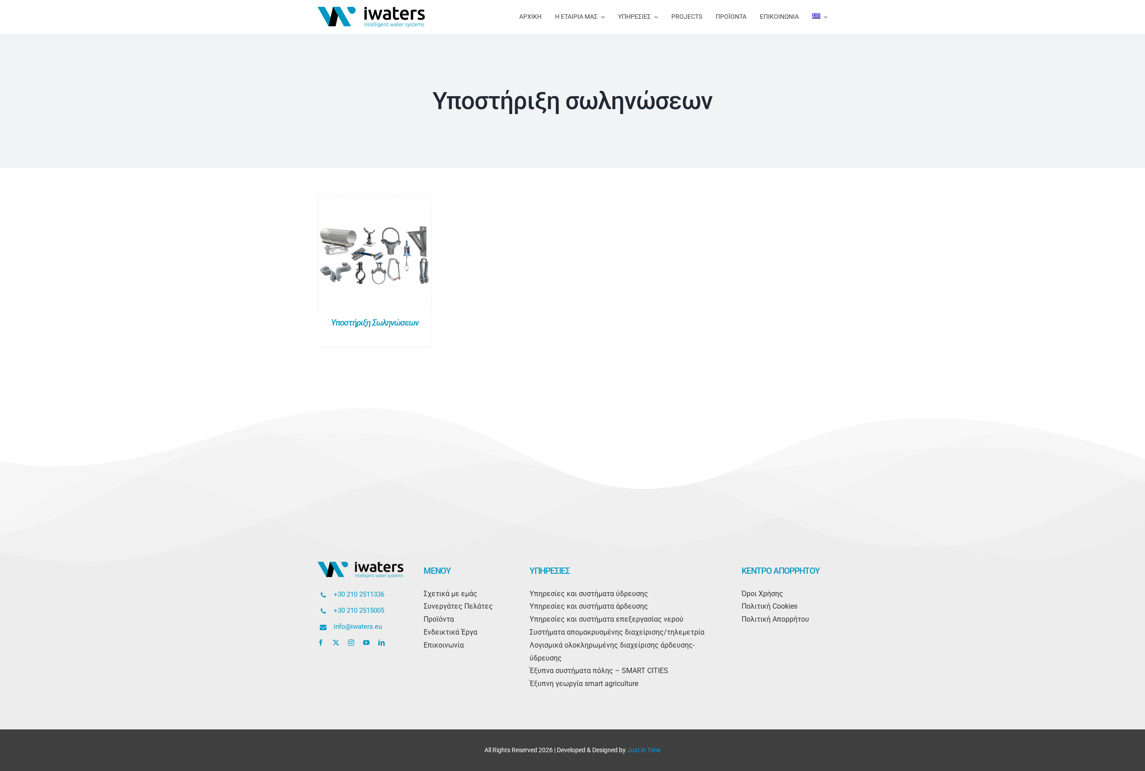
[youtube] (366, 643)
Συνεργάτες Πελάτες (458, 606)
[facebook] (321, 643)
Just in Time (644, 750)
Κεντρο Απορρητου (781, 571)
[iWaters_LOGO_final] (371, 10)
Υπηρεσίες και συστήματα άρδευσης (589, 606)
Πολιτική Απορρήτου (775, 619)
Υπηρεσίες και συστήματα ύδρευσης (589, 593)
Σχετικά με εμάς (450, 593)
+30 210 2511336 (359, 594)
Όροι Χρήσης (762, 593)
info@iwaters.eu (358, 627)
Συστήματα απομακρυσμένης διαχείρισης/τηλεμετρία (617, 632)
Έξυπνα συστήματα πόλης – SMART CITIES (599, 670)
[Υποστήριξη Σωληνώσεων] (374, 201)
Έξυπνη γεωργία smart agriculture (584, 683)
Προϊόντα (439, 619)
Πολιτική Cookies (769, 606)
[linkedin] (381, 643)
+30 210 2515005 (359, 610)
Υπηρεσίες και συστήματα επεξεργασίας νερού (606, 619)
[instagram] (351, 643)
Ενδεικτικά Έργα (450, 632)
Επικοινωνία (444, 645)
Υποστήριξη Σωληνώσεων (375, 323)
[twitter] (336, 643)
